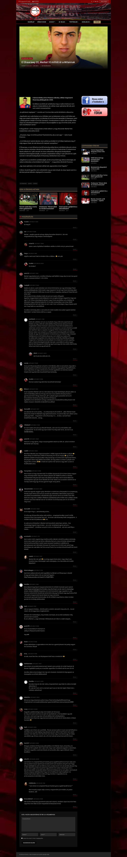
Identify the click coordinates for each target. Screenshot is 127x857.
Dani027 (26, 743)
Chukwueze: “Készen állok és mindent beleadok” (48, 207)
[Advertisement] (48, 84)
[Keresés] (92, 1)
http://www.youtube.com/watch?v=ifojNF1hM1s (39, 577)
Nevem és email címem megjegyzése (33, 838)
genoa (29, 183)
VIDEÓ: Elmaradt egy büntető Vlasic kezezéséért (97, 159)
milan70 (31, 243)
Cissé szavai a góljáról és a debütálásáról (68, 207)
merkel (35, 183)
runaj (25, 709)
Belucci (26, 389)
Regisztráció (104, 1)
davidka (26, 584)
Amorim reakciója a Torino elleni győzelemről (28, 207)
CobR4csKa (32, 783)
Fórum (97, 22)
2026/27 (52, 22)
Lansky (26, 363)
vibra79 (26, 759)
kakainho (27, 697)
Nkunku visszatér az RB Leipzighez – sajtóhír (98, 199)
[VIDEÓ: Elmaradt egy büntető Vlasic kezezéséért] (85, 160)
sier (25, 231)
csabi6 (26, 451)
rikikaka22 (27, 425)
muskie (26, 221)
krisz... (26, 653)
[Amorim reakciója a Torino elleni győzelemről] (28, 199)
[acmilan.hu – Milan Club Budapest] (47, 11)
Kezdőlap (31, 22)
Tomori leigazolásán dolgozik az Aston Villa (98, 150)
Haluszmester (28, 489)
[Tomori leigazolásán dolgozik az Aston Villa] (85, 152)
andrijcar (29, 66)
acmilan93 (27, 536)
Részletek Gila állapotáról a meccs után (99, 168)
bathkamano (28, 663)
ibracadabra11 (28, 799)
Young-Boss (27, 471)
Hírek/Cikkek (41, 22)
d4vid (35, 353)
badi (25, 606)
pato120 (26, 273)
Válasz (75, 227)
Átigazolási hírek (27, 58)
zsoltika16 (32, 319)
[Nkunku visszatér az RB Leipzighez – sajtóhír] (85, 201)
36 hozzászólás (46, 66)
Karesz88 (27, 409)
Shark (26, 641)
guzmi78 (26, 626)
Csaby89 (26, 285)
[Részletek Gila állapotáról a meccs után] (85, 169)
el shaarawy (23, 183)
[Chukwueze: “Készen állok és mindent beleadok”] (48, 199)
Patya (26, 253)
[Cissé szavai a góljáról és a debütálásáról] (68, 199)
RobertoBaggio (29, 570)
